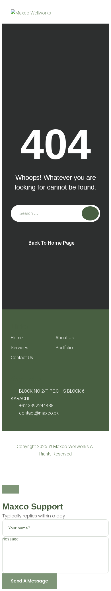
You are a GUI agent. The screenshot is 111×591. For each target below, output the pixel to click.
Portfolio (64, 347)
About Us (65, 337)
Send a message (29, 581)
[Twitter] (50, 468)
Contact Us (22, 357)
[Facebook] (39, 468)
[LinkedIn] (61, 468)
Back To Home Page (51, 243)
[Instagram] (71, 468)
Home (17, 337)
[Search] (90, 213)
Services (19, 347)
